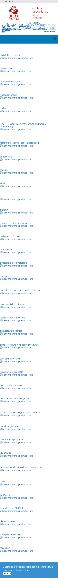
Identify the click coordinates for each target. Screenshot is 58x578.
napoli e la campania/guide (14, 398)
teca (2, 481)
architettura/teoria (10, 55)
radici (3, 108)
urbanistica (6, 452)
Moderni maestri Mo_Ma (12, 317)
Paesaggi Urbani (8, 95)
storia (3, 183)
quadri (3, 276)
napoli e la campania (11, 385)
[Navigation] (54, 39)
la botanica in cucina (10, 81)
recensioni (5, 548)
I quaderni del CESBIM (11, 508)
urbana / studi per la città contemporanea (22, 467)
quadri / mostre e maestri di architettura (21, 290)
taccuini (4, 170)
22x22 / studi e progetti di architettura (20, 412)
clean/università (8, 521)
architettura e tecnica (11, 330)
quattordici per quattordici (13, 262)
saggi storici (6, 156)
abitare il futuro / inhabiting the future (20, 344)
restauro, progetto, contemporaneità (19, 142)
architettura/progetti (11, 236)
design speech (7, 68)
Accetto (7, 573)
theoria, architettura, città (13, 223)
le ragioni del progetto (11, 372)
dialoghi (4, 209)
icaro (2, 196)
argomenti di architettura (13, 304)
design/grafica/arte (10, 534)
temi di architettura (10, 358)
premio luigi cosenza (10, 426)
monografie (6, 249)
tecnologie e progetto (11, 439)
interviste (5, 494)
